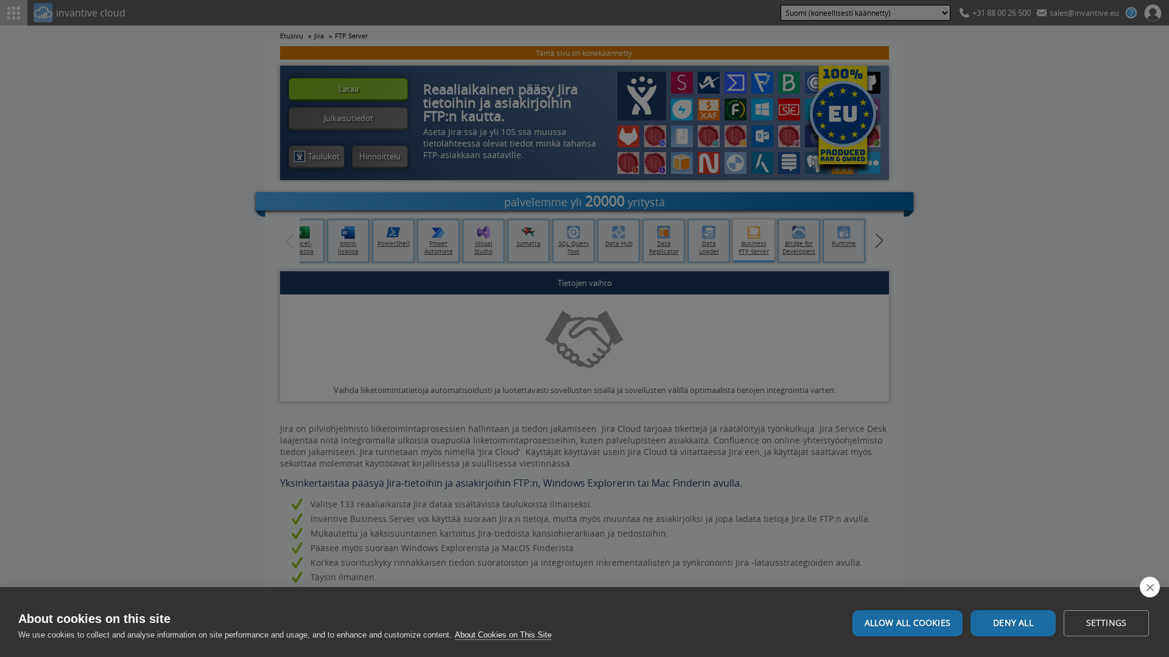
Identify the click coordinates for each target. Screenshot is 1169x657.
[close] (1150, 587)
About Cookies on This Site (503, 634)
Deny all (1013, 622)
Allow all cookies (907, 622)
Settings (1106, 622)
